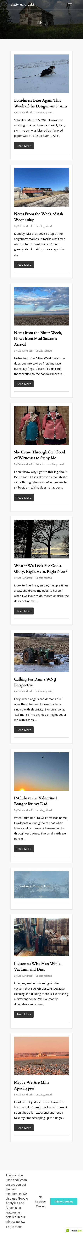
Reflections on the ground (50, 464)
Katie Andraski (25, 112)
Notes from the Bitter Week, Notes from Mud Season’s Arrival (38, 338)
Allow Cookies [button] (63, 1201)
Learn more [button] (14, 1227)
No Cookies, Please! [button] (41, 1201)
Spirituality (41, 112)
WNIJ (50, 112)
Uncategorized (44, 226)
